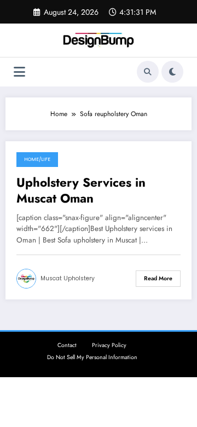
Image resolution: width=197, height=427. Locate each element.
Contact (67, 345)
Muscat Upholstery (67, 278)
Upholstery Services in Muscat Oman (81, 191)
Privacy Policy (109, 345)
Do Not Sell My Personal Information (92, 357)
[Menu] (19, 72)
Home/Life (37, 159)
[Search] (148, 72)
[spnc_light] (172, 72)
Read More (158, 278)
